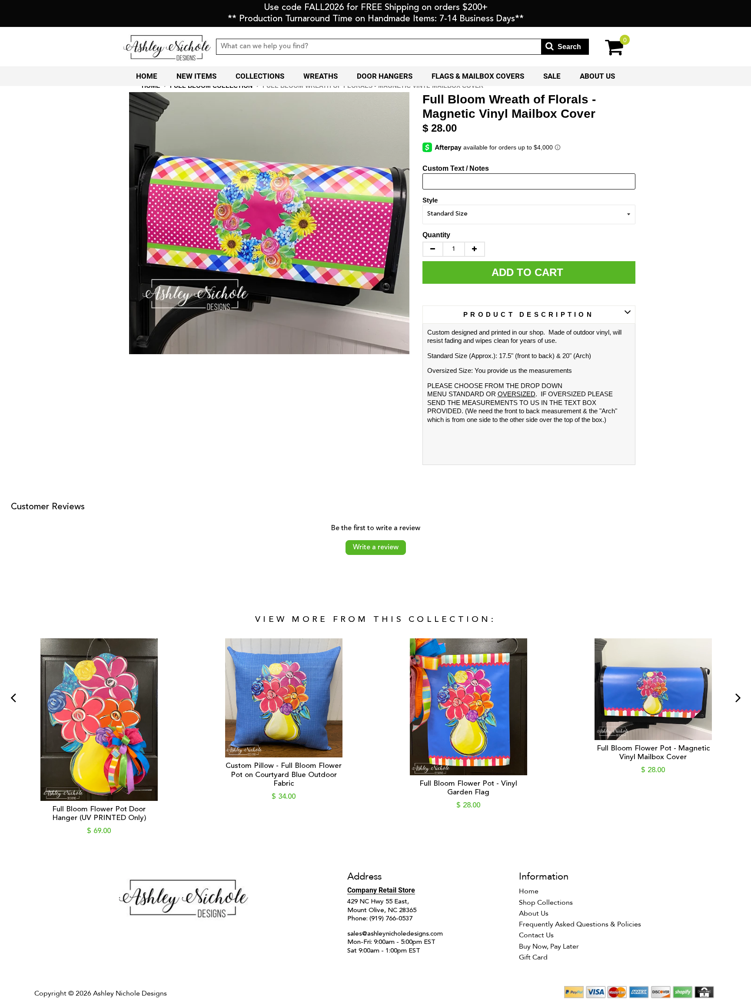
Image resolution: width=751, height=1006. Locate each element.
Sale (552, 76)
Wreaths (320, 76)
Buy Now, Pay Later (549, 946)
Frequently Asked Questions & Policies (580, 924)
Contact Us (536, 935)
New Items (196, 76)
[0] (608, 46)
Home (146, 76)
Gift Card (533, 957)
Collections (260, 76)
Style (430, 200)
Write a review (376, 547)
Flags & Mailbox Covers (478, 76)
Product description (528, 314)
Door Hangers (384, 76)
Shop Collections (546, 902)
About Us (597, 76)
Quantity (436, 235)
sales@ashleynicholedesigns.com (395, 934)
